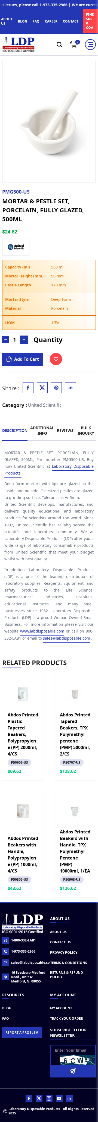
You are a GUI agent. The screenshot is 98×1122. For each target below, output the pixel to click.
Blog (6, 1008)
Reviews (65, 430)
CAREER (51, 21)
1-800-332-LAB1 (23, 940)
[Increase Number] (24, 340)
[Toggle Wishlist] (56, 359)
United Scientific (45, 405)
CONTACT (70, 21)
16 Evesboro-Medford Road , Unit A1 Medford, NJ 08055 (28, 977)
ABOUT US (7, 21)
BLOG (22, 21)
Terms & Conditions (68, 962)
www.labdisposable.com (42, 631)
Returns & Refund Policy (66, 974)
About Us (58, 932)
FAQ (36, 21)
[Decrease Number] (5, 339)
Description (14, 430)
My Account (61, 1008)
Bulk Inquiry (86, 430)
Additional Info (42, 430)
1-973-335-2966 (23, 951)
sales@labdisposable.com (66, 638)
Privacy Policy (63, 952)
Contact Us (60, 942)
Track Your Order (66, 1018)
